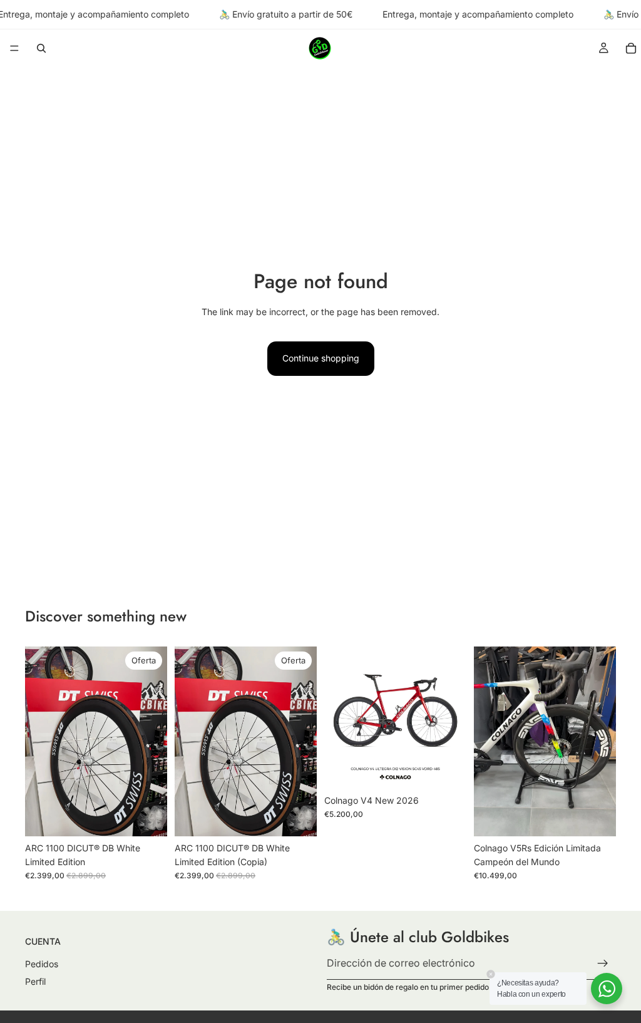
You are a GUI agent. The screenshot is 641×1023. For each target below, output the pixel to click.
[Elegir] (447, 769)
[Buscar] (41, 48)
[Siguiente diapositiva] (153, 741)
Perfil (35, 980)
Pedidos (41, 963)
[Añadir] (147, 817)
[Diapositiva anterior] (39, 741)
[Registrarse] (603, 963)
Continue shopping (320, 358)
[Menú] (14, 48)
